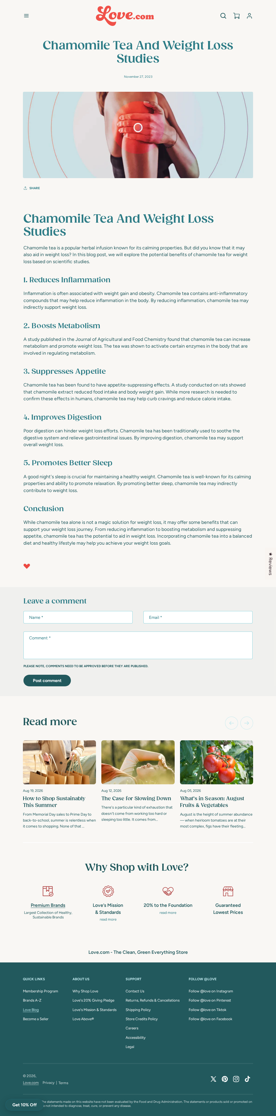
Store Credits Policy (142, 1019)
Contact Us (135, 991)
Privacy (48, 1082)
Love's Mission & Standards (94, 1010)
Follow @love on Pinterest (210, 1000)
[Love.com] (125, 16)
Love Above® (83, 1019)
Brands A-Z (32, 1000)
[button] (26, 15)
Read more (50, 722)
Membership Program (40, 991)
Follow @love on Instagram (211, 991)
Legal (130, 1046)
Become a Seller (36, 1019)
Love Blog (31, 1010)
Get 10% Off (24, 1104)
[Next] (246, 723)
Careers (132, 1028)
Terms (63, 1083)
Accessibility (136, 1037)
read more (108, 919)
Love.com (31, 1082)
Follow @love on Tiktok (207, 1010)
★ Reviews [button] (271, 563)
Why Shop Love (85, 991)
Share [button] (34, 188)
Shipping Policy (138, 1010)
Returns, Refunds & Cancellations (153, 1000)
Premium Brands (48, 905)
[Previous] (231, 723)
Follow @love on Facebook (210, 1019)
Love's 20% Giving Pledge (93, 1000)
